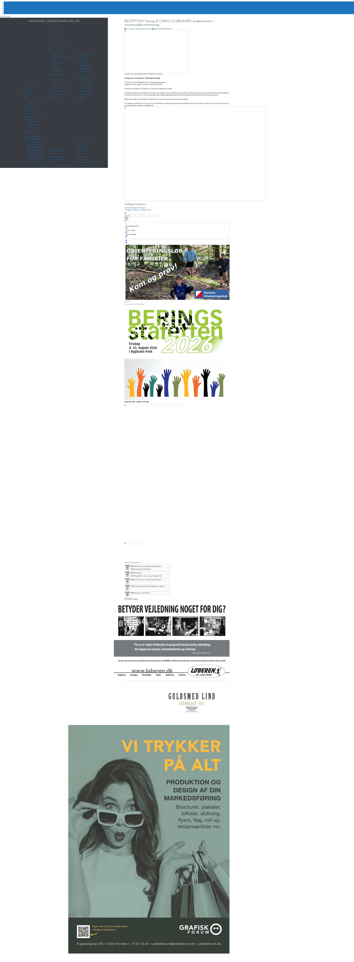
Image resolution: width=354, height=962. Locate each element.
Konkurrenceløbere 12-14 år (31, 111)
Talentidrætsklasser (33, 125)
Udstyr (79, 153)
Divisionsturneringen (86, 80)
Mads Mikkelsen (159, 29)
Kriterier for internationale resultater (62, 57)
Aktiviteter (82, 52)
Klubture (82, 97)
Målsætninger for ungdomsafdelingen (34, 165)
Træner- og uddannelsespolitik (60, 85)
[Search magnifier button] (126, 218)
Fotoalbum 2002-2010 (54, 97)
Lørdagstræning (85, 68)
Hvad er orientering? (83, 142)
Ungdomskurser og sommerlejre (33, 131)
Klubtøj (53, 65)
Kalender (31, 86)
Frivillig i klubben (60, 148)
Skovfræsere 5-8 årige (29, 105)
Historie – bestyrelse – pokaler (56, 94)
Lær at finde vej (82, 159)
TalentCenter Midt (32, 122)
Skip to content (5, 17)
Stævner (52, 162)
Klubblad (50, 46)
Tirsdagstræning (85, 62)
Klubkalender (26, 89)
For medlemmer (52, 60)
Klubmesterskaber (85, 82)
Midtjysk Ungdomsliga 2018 (35, 159)
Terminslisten (27, 95)
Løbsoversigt (27, 92)
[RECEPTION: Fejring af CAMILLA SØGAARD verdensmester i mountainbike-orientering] (156, 51)
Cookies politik (59, 91)
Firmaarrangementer (83, 162)
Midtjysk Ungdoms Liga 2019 (35, 156)
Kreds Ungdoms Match (30, 134)
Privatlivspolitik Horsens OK (59, 88)
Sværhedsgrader (82, 156)
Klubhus (49, 49)
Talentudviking (27, 119)
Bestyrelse (54, 34)
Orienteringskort (52, 100)
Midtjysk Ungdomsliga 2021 (35, 150)
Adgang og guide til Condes (58, 156)
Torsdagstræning (85, 65)
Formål (53, 77)
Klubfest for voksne (86, 94)
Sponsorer (50, 43)
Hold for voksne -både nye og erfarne (34, 116)
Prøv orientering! (83, 140)
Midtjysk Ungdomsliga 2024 (35, 142)
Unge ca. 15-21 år (28, 114)
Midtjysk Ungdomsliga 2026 (31, 136)
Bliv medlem (81, 145)
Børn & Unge (32, 103)
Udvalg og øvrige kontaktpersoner (61, 40)
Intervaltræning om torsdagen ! (135, 208)
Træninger (80, 60)
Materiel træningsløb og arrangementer (61, 165)
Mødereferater (59, 37)
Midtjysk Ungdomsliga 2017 (35, 162)
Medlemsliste (55, 68)
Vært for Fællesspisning (57, 159)
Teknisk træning (85, 71)
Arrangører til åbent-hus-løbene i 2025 (137, 210)
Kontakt (49, 32)
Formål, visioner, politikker (55, 74)
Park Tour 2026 (85, 85)
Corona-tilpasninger (82, 57)
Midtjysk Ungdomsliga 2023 (35, 145)
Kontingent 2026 (56, 62)
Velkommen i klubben (83, 148)
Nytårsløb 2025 (85, 88)
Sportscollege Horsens (33, 128)
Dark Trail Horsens (86, 91)
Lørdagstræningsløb (56, 151)
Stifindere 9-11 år (28, 108)
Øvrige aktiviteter (82, 74)
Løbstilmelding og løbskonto (34, 100)
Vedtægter (54, 82)
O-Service (25, 97)
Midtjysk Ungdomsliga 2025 (35, 139)
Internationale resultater (58, 54)
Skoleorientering (82, 151)
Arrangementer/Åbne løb (84, 54)
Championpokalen (85, 77)
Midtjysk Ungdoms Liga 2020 (35, 153)
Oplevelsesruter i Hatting (84, 165)
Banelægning (54, 153)
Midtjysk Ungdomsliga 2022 (35, 147)
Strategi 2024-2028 (57, 80)
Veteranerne (80, 100)
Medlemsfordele (56, 71)
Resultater (50, 52)
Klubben (58, 29)
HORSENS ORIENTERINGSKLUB (54, 21)
